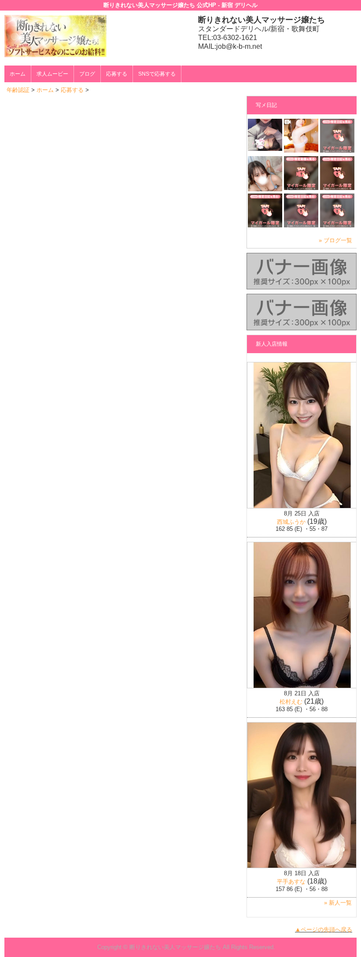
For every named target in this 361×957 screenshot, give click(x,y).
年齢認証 (18, 90)
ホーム (18, 74)
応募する (116, 74)
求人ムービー (52, 74)
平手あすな (291, 881)
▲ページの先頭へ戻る (323, 929)
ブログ (87, 74)
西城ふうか (291, 522)
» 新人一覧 (338, 902)
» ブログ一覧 (335, 240)
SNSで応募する (157, 74)
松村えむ (291, 701)
